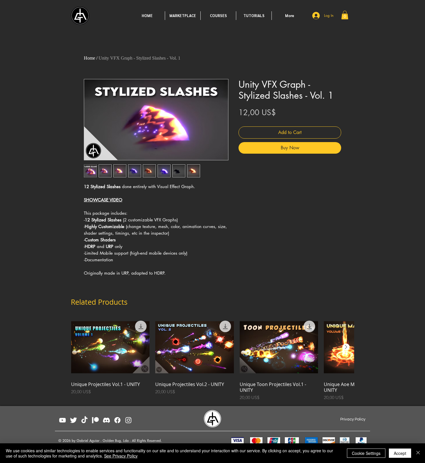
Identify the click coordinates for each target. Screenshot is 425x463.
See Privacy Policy (121, 456)
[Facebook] (117, 420)
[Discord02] (106, 420)
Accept (400, 453)
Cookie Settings (366, 453)
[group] (212, 359)
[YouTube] (62, 420)
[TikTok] (84, 420)
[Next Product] (346, 346)
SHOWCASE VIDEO (103, 200)
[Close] (418, 453)
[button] (344, 15)
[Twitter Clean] (73, 420)
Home (89, 58)
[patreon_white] (95, 420)
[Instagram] (128, 420)
